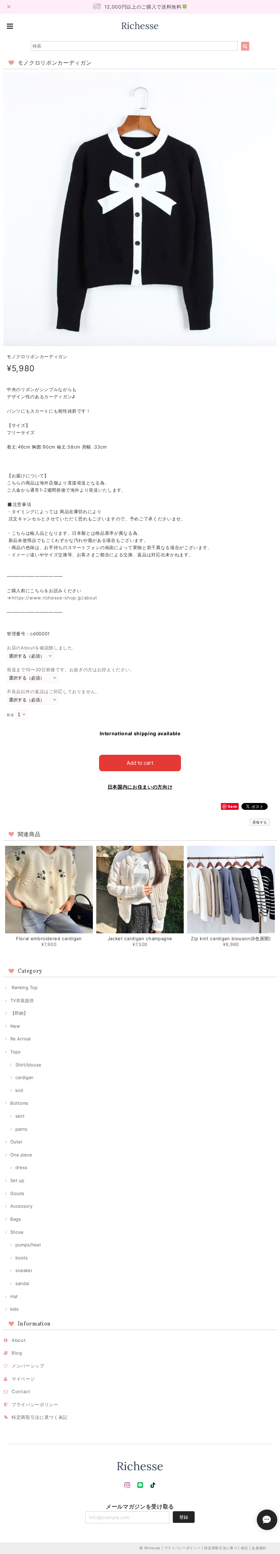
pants (21, 1129)
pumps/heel (28, 1244)
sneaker (23, 1270)
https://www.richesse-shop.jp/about (54, 597)
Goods (17, 1193)
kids (14, 1309)
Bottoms (19, 1103)
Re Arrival (20, 1038)
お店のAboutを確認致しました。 (42, 647)
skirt (20, 1116)
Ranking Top (24, 987)
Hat (14, 1296)
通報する (259, 822)
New (15, 1026)
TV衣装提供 (22, 1000)
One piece (21, 1154)
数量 (10, 715)
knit (19, 1090)
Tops (15, 1051)
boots (21, 1257)
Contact (21, 1391)
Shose (17, 1232)
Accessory (21, 1206)
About (19, 1340)
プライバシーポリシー (35, 1404)
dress (21, 1167)
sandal (22, 1283)
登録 (183, 1517)
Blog (17, 1353)
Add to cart (140, 763)
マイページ (23, 1379)
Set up (17, 1180)
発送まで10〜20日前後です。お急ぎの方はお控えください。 (71, 669)
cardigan (24, 1077)
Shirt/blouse (28, 1064)
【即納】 (19, 1013)
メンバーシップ (28, 1366)
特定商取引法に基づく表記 (40, 1417)
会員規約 (259, 1548)
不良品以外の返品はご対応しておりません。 (53, 691)
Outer (16, 1141)
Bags (15, 1219)
